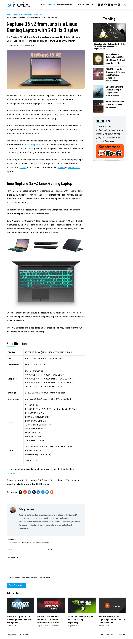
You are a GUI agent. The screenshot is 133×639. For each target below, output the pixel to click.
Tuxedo (61, 167)
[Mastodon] (102, 5)
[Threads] (109, 5)
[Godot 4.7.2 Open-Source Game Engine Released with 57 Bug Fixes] (20, 605)
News (50, 5)
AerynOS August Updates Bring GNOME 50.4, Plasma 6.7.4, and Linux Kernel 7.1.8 (115, 58)
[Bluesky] (112, 5)
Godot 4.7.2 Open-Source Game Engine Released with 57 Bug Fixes (19, 619)
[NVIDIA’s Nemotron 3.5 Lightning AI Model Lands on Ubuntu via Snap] (112, 605)
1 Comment (54, 626)
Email (50, 549)
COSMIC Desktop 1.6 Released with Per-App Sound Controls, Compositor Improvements (115, 75)
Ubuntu (23, 167)
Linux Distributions (85, 5)
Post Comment (16, 585)
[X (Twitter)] (99, 5)
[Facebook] (105, 5)
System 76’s (74, 167)
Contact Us (121, 634)
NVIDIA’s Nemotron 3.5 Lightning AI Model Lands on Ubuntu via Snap (112, 619)
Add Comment (13, 557)
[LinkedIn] (47, 492)
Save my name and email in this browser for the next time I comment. (29, 577)
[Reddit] (25, 492)
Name (10, 549)
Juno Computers (32, 144)
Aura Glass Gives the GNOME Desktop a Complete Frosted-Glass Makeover (114, 91)
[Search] (125, 5)
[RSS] (119, 5)
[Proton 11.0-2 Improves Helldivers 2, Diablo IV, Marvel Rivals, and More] (51, 605)
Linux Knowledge (64, 5)
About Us (110, 634)
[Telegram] (115, 5)
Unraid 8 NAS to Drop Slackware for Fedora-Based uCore (115, 104)
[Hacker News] (52, 492)
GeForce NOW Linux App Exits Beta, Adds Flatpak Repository (81, 619)
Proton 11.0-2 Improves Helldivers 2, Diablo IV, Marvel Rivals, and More (48, 619)
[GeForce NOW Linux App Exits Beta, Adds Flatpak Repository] (82, 605)
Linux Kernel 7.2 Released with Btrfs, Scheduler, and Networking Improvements (109, 46)
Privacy (102, 634)
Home (43, 5)
